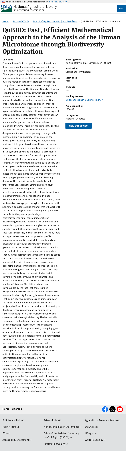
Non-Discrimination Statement (61, 426)
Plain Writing (9, 426)
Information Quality (54, 443)
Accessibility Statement (15, 439)
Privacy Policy (51, 420)
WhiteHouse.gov (94, 439)
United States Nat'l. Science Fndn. (83, 99)
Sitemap (17, 409)
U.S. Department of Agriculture (29, 10)
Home (5, 409)
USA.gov (89, 433)
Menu (121, 8)
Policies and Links (12, 420)
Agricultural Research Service (101, 420)
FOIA (5, 433)
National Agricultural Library (35, 6)
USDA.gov (90, 426)
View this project (79, 125)
